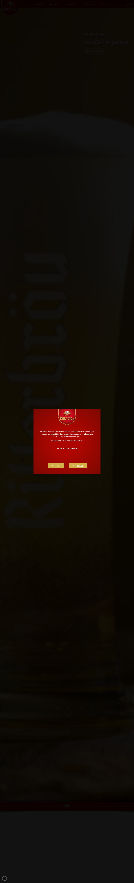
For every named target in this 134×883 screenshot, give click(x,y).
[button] (4, 878)
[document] (67, 441)
